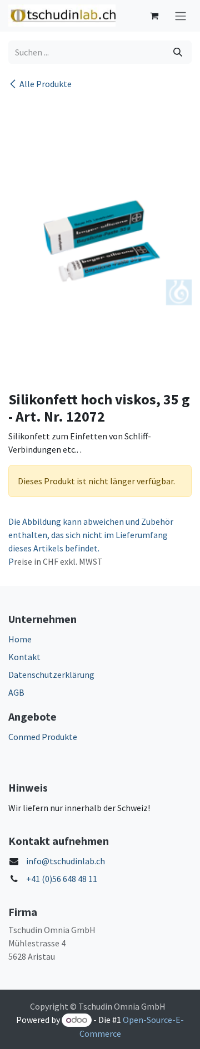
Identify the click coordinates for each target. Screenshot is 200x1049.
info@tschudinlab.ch (65, 860)
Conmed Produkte (42, 736)
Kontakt (24, 656)
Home (20, 639)
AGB (16, 692)
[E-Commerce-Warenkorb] (154, 15)
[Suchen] (178, 52)
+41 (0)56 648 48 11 (61, 878)
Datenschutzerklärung (51, 674)
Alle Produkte (45, 83)
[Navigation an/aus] (180, 15)
